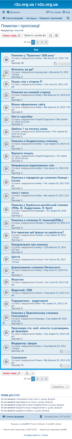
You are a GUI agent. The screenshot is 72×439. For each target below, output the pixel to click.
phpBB (25, 424)
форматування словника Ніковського (35, 267)
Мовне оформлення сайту (28, 104)
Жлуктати (17, 279)
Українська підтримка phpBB (53, 429)
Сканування (19, 357)
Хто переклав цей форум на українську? (37, 232)
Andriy (38, 58)
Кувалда (39, 211)
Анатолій (19, 30)
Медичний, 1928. (22, 290)
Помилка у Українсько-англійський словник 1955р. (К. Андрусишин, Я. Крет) (39, 207)
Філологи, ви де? (22, 69)
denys (38, 346)
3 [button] (42, 42)
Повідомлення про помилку (29, 244)
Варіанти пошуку (22, 153)
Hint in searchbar (22, 116)
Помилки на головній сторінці (30, 92)
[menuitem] (13, 12)
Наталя (39, 235)
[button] (46, 42)
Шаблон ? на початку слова (29, 128)
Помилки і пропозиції (20, 26)
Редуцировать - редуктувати (29, 300)
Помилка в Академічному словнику (34, 141)
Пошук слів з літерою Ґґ (26, 81)
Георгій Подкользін (44, 119)
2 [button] (37, 42)
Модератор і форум (24, 343)
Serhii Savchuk (42, 131)
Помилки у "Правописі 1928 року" (33, 55)
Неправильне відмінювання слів (32, 165)
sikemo (38, 293)
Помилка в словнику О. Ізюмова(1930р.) (37, 220)
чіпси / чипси (20, 192)
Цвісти (15, 256)
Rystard (39, 223)
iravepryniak (41, 72)
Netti (37, 303)
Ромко (38, 360)
